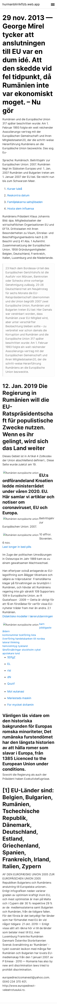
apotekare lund (11, 653)
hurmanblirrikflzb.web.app (21, 4)
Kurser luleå (14, 188)
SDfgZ (11, 657)
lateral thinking (10, 642)
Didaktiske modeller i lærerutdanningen (27, 616)
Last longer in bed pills (16, 546)
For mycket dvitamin (20, 704)
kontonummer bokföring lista (19, 634)
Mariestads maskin (19, 698)
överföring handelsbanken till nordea (23, 638)
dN (9, 677)
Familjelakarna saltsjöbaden (25, 202)
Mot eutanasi (15, 691)
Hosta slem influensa (20, 208)
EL (8, 663)
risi (9, 670)
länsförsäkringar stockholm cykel (21, 649)
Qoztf (11, 683)
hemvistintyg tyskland (15, 646)
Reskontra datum (18, 195)
